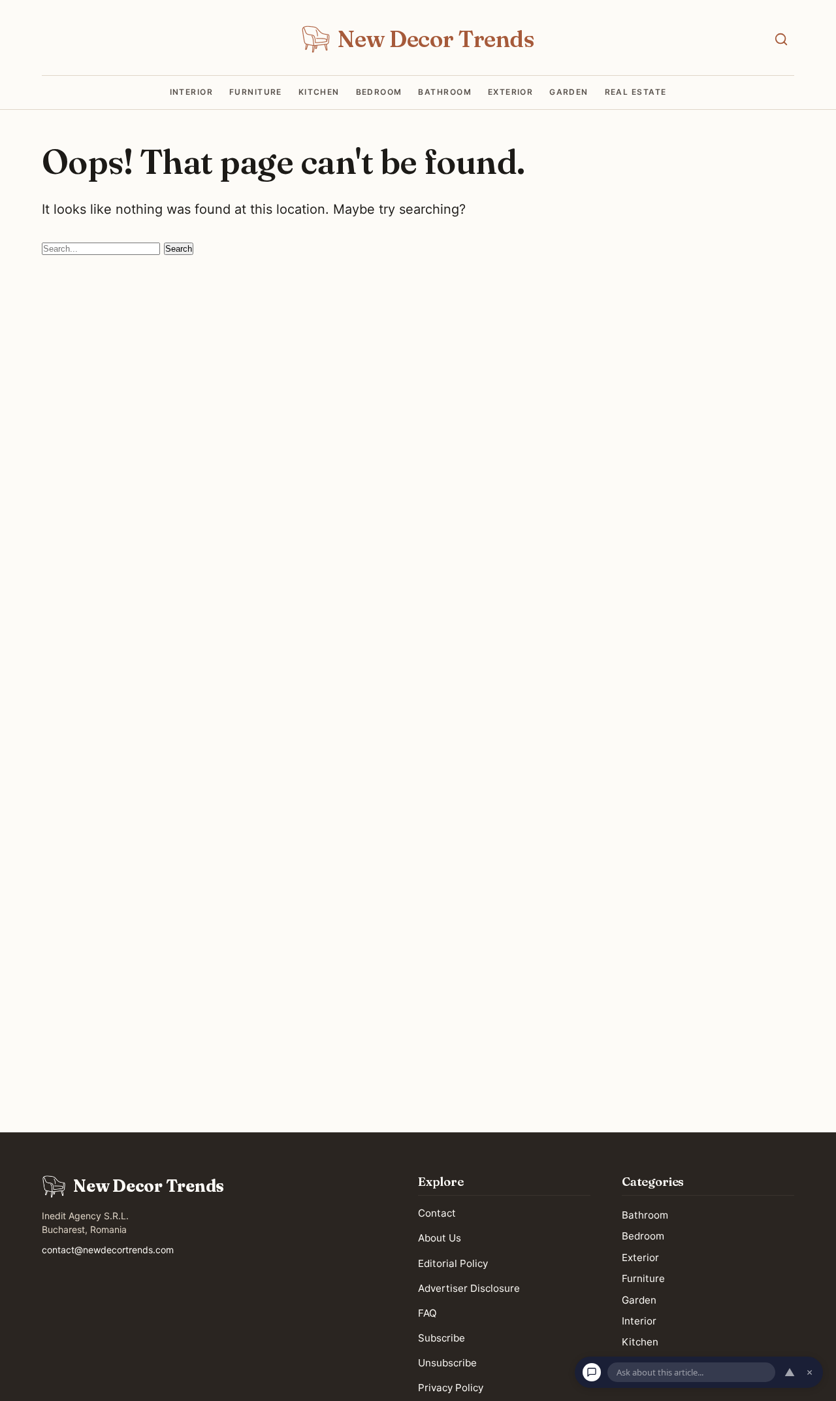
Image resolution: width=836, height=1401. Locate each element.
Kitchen (319, 92)
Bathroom (445, 92)
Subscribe (441, 1338)
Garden (568, 92)
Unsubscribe (447, 1363)
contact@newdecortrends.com (108, 1249)
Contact (437, 1213)
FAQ (427, 1312)
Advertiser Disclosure (469, 1287)
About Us (439, 1238)
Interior (192, 92)
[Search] (781, 39)
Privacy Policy (450, 1387)
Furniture (255, 92)
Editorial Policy (453, 1263)
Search (178, 249)
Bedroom (379, 92)
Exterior (511, 92)
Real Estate (636, 92)
